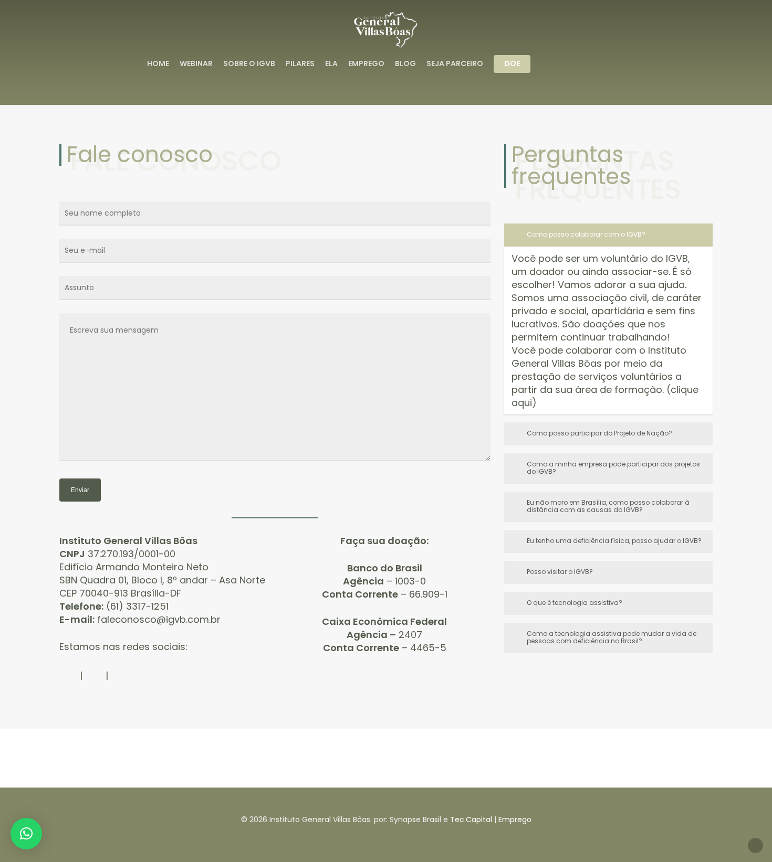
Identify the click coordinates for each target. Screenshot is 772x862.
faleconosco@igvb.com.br (159, 619)
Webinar (196, 64)
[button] (26, 833)
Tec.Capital (471, 819)
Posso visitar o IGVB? (560, 571)
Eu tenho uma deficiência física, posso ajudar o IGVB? (614, 540)
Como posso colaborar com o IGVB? (586, 234)
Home (158, 64)
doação (407, 540)
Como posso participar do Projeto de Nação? (599, 433)
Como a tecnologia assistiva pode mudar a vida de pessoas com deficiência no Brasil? (611, 637)
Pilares (300, 64)
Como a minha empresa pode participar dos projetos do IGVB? (613, 468)
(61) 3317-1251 (137, 606)
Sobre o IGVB (249, 64)
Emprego (366, 64)
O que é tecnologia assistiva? (574, 602)
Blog (405, 64)
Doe (512, 64)
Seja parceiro (454, 64)
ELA (331, 64)
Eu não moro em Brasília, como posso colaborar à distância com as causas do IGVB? (608, 506)
